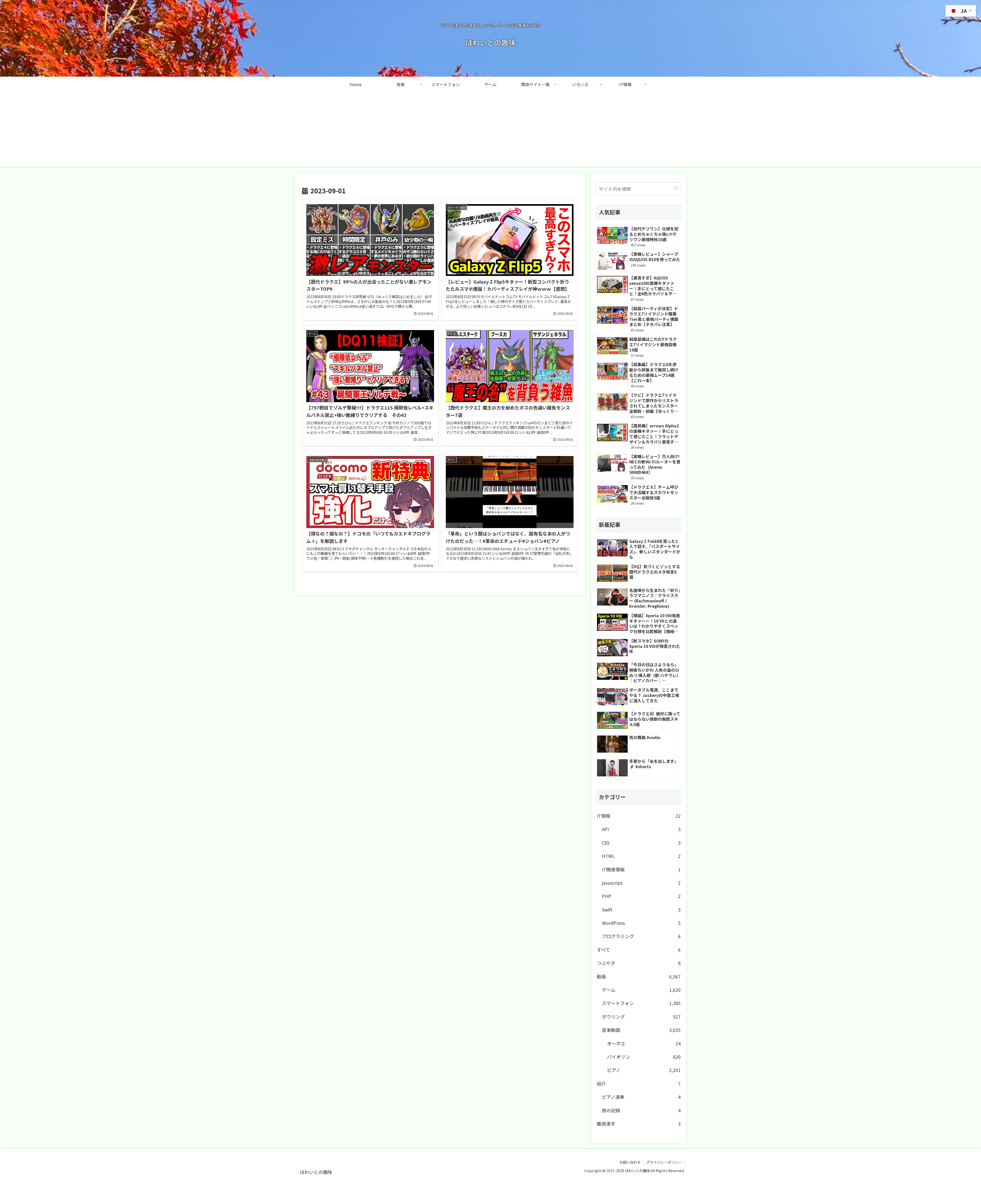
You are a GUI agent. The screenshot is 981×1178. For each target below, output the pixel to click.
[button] (676, 189)
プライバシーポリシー (664, 1162)
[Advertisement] (490, 131)
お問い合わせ (630, 1162)
